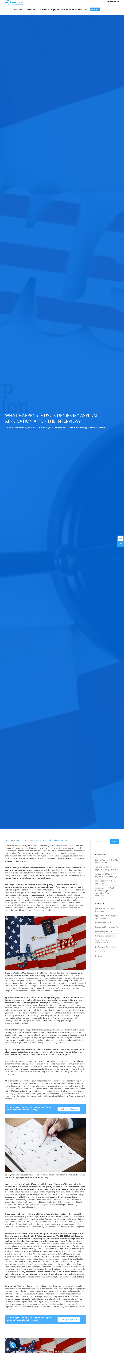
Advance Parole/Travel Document (104, 909)
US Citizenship (101, 951)
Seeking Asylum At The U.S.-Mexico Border (106, 861)
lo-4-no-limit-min (59, 840)
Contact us (111, 5)
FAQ (80, 9)
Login (86, 9)
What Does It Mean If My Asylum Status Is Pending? (106, 875)
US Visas (98, 956)
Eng (120, 538)
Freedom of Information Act (106, 927)
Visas (63, 9)
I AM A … (95, 9)
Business (44, 9)
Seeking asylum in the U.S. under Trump (106, 882)
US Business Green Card (105, 947)
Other (72, 9)
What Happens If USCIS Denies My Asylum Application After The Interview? (104, 892)
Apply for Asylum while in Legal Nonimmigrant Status (106, 868)
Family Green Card (103, 922)
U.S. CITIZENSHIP (15, 9)
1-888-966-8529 (111, 1)
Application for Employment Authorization (107, 916)
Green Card (31, 9)
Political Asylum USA (103, 931)
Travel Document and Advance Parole (104, 941)
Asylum (54, 9)
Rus (120, 543)
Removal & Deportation (105, 936)
